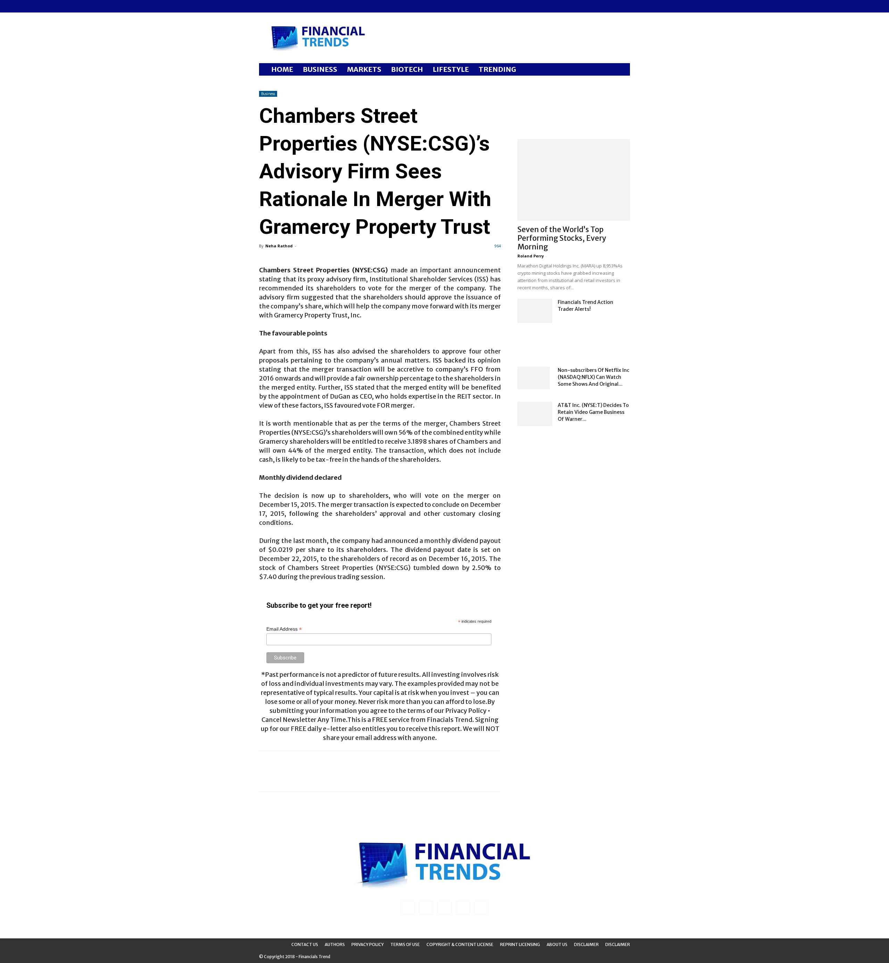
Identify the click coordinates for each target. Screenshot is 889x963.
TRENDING (497, 69)
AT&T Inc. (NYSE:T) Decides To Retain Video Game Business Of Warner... (593, 412)
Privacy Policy (367, 944)
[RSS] (287, 6)
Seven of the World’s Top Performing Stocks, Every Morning (561, 238)
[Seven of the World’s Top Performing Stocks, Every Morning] (573, 180)
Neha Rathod (279, 245)
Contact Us (304, 944)
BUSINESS (320, 69)
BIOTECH (407, 69)
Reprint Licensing (520, 944)
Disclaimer (586, 944)
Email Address (284, 629)
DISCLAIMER (617, 944)
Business (268, 93)
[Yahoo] (310, 6)
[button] (621, 70)
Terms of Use (405, 944)
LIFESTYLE (451, 69)
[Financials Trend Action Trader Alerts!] (534, 311)
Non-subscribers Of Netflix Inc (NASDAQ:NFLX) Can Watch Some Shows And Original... (593, 377)
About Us (557, 944)
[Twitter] (298, 6)
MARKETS (364, 69)
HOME (282, 69)
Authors (335, 944)
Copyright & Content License (459, 944)
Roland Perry (530, 255)
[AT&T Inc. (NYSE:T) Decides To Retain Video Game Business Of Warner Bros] (534, 414)
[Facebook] (264, 6)
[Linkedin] (276, 6)
